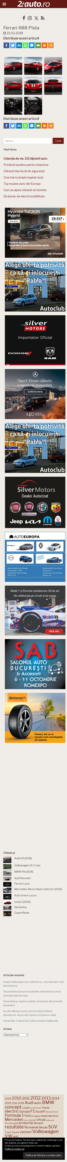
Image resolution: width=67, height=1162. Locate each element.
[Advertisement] (35, 771)
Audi (29, 1102)
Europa (24, 1111)
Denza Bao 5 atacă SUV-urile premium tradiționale (30, 1020)
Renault (38, 1123)
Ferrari (49, 1111)
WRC (16, 1136)
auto (37, 1103)
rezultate (14, 1127)
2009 (8, 1098)
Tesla (8, 1132)
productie (26, 1123)
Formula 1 (14, 1115)
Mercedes (14, 1119)
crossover (36, 1107)
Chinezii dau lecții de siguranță (24, 171)
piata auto (50, 1120)
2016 (14, 1103)
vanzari (26, 1132)
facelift (40, 1111)
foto (28, 1116)
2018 (21, 1103)
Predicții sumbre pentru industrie (26, 165)
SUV (52, 1127)
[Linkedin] (19, 45)
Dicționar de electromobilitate (24, 196)
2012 (35, 1098)
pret (15, 1123)
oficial (41, 1120)
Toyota (15, 1132)
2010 (16, 1098)
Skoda (43, 1127)
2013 (46, 1098)
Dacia (45, 1107)
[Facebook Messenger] (32, 45)
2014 (55, 1098)
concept (13, 1107)
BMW (48, 1102)
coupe (26, 1107)
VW (8, 1135)
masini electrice (49, 1115)
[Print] (44, 45)
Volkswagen (45, 1131)
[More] (51, 45)
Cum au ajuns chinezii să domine (25, 190)
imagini (36, 1116)
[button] (13, 66)
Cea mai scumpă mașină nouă (23, 177)
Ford (55, 1112)
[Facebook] (6, 45)
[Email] (38, 45)
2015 (8, 1103)
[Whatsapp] (25, 45)
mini (26, 1120)
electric (12, 1111)
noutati (32, 1120)
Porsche (9, 1123)
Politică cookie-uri (14, 1149)
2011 (26, 1098)
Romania (31, 1127)
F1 (32, 1111)
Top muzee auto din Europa (22, 183)
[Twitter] (13, 45)
